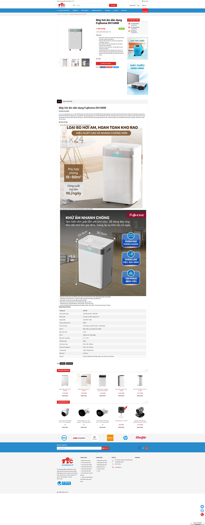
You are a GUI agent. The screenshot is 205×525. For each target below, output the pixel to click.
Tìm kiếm (113, 5)
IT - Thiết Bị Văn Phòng (63, 10)
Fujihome (72, 114)
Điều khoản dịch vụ (101, 466)
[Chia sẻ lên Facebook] (103, 67)
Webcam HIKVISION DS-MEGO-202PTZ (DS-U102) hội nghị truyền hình (140, 422)
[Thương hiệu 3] (95, 438)
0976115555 (118, 464)
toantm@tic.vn (134, 32)
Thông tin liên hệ (100, 468)
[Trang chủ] (61, 5)
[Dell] (64, 438)
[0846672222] (202, 514)
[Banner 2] (137, 78)
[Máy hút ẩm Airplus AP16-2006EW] (65, 381)
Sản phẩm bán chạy (63, 402)
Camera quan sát (96, 10)
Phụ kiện (107, 10)
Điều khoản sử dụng (86, 460)
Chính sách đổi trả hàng (87, 466)
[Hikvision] (79, 438)
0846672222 (134, 25)
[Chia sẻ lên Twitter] (116, 67)
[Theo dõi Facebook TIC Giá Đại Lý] (139, 448)
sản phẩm (145, 11)
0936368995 (134, 28)
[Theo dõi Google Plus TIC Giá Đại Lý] (146, 448)
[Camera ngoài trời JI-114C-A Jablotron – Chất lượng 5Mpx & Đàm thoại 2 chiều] (84, 412)
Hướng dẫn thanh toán (102, 462)
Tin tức (115, 10)
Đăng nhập (132, 5)
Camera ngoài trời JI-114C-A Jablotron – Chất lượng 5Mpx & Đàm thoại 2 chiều (84, 422)
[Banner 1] (137, 48)
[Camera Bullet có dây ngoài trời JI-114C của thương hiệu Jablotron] (102, 412)
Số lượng (98, 58)
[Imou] (110, 438)
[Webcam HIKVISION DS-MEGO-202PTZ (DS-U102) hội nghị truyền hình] (140, 412)
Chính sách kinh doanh (87, 468)
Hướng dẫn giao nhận (102, 464)
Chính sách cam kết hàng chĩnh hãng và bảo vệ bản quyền (86, 479)
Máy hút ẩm (62, 114)
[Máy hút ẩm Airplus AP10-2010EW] (84, 381)
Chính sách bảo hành (86, 471)
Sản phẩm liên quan (63, 370)
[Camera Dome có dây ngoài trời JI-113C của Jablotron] (65, 412)
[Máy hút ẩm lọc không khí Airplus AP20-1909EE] (102, 381)
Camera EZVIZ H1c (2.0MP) (121, 420)
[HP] (125, 438)
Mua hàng (65, 395)
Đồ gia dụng (84, 10)
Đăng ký (144, 5)
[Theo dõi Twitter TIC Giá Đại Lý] (143, 448)
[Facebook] (202, 506)
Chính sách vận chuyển (87, 464)
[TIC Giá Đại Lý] (67, 462)
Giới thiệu (124, 10)
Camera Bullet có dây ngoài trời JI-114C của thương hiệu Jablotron (102, 422)
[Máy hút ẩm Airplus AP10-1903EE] (121, 381)
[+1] (109, 67)
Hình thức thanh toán (86, 462)
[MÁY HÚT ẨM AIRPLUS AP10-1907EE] (140, 381)
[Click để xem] (75, 39)
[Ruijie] (141, 438)
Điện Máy (75, 10)
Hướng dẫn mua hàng (102, 460)
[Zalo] (202, 510)
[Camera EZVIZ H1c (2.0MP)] (121, 412)
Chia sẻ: (98, 67)
